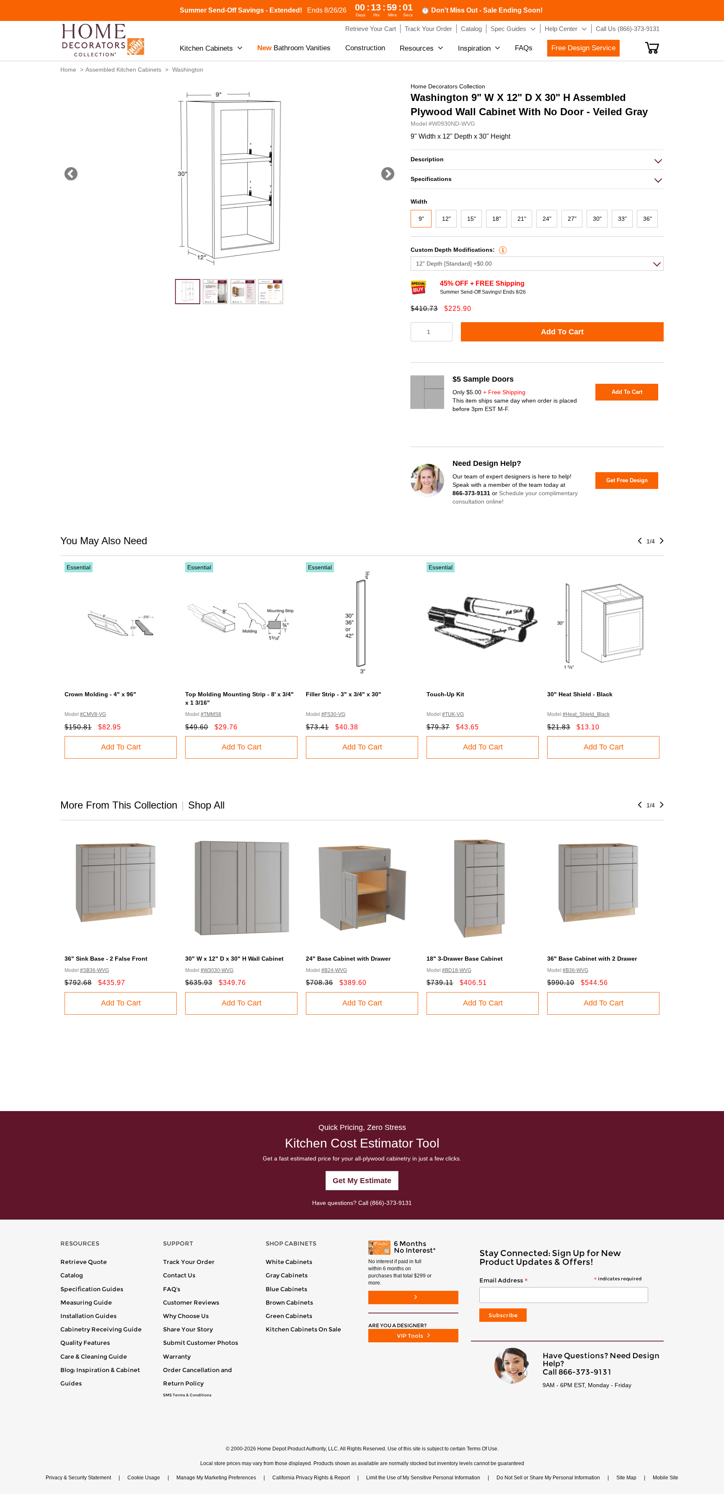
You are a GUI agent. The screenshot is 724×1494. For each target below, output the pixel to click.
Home (68, 69)
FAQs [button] (524, 48)
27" (572, 218)
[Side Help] (501, 249)
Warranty (177, 1356)
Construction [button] (365, 48)
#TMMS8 (211, 714)
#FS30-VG (333, 714)
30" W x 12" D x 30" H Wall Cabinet (234, 958)
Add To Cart (562, 332)
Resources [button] (417, 48)
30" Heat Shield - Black (580, 694)
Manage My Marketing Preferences (216, 1478)
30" (597, 218)
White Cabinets (289, 1262)
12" (446, 218)
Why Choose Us (186, 1316)
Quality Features (85, 1343)
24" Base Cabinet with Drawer (348, 958)
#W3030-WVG (217, 970)
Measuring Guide (86, 1302)
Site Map (626, 1478)
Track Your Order (189, 1262)
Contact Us (179, 1275)
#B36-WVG (575, 970)
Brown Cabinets (289, 1302)
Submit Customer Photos (200, 1343)
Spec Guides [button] (508, 28)
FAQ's (171, 1289)
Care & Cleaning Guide (93, 1356)
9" (421, 218)
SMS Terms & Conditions (187, 1395)
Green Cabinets (289, 1316)
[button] (652, 47)
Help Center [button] (561, 28)
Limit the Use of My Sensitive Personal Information (423, 1478)
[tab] (537, 159)
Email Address (560, 1281)
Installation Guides (88, 1316)
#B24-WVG (334, 970)
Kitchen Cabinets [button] (206, 48)
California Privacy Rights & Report (311, 1478)
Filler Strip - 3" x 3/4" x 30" (343, 694)
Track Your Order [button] (428, 28)
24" (547, 218)
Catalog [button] (471, 28)
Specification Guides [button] (91, 1289)
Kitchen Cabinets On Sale (303, 1329)
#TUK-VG (453, 714)
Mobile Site (665, 1478)
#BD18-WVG (456, 970)
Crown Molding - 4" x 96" (100, 694)
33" (622, 218)
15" (471, 218)
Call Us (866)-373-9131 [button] (627, 28)
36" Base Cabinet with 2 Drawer (592, 958)
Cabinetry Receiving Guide (101, 1329)
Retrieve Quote (83, 1262)
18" (496, 218)
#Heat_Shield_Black (586, 714)
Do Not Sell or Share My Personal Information (548, 1478)
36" (647, 218)
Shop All (206, 805)
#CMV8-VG (93, 714)
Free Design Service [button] (583, 48)
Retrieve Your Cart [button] (370, 28)
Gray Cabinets (287, 1275)
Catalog (71, 1275)
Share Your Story (188, 1329)
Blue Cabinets (286, 1289)
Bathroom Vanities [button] (294, 48)
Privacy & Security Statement (78, 1478)
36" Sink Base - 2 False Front (106, 958)
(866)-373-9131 (391, 1202)
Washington (187, 69)
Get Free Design (627, 480)
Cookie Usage (143, 1478)
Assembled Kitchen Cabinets (123, 69)
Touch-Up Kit (445, 694)
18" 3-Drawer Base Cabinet (465, 958)
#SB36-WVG (94, 970)
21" (521, 218)
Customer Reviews (191, 1302)
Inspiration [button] (474, 48)
